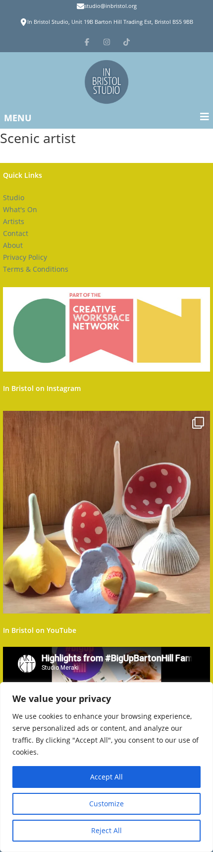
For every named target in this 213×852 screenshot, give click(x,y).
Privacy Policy (25, 257)
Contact (15, 233)
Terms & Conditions (35, 269)
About (13, 245)
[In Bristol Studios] (106, 82)
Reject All (106, 830)
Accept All (106, 776)
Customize (106, 803)
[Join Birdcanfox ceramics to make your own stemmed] (106, 515)
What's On (20, 209)
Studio (13, 197)
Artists (13, 221)
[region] (106, 767)
